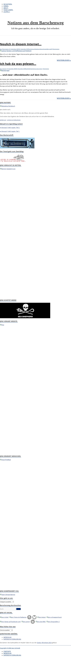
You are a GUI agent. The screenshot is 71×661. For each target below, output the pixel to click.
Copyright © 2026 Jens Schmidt (10, 648)
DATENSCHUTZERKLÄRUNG (14, 120)
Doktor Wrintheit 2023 (44, 643)
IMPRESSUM (3, 120)
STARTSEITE (7, 651)
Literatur (4, 69)
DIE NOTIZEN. (7, 4)
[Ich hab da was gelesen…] (4, 70)
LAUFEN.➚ (6, 12)
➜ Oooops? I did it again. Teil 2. (10, 127)
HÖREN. (6, 6)
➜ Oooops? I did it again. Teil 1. (10, 131)
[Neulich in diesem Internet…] (15, 51)
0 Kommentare (55, 49)
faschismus (31, 49)
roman (40, 69)
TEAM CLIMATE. (8, 10)
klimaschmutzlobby (44, 49)
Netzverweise (5, 49)
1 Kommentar (45, 69)
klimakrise (36, 49)
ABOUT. (5, 8)
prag (37, 69)
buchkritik (28, 69)
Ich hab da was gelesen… (18, 64)
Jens (1, 49)
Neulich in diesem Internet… (20, 44)
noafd (50, 49)
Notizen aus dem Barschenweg (35, 22)
